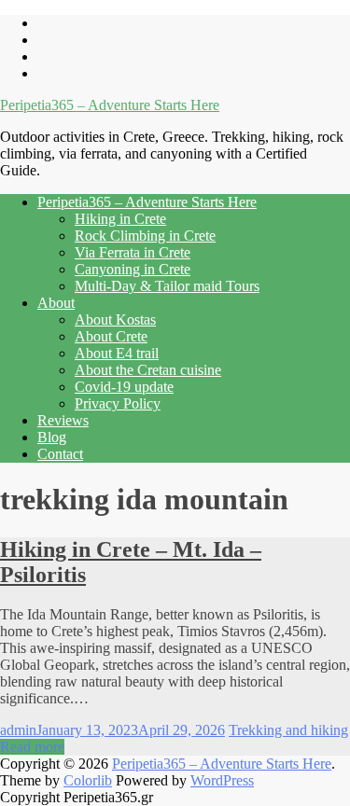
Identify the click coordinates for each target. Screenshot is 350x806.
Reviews (63, 420)
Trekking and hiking (288, 730)
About (56, 303)
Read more (32, 747)
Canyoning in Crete (132, 269)
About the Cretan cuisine (148, 370)
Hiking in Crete (120, 219)
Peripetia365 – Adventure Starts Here (109, 105)
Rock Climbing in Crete (145, 235)
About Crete (111, 336)
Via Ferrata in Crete (132, 252)
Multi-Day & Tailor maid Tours (167, 286)
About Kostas (115, 319)
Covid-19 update (124, 387)
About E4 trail (117, 353)
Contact (60, 454)
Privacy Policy (118, 403)
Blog (51, 437)
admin (18, 730)
